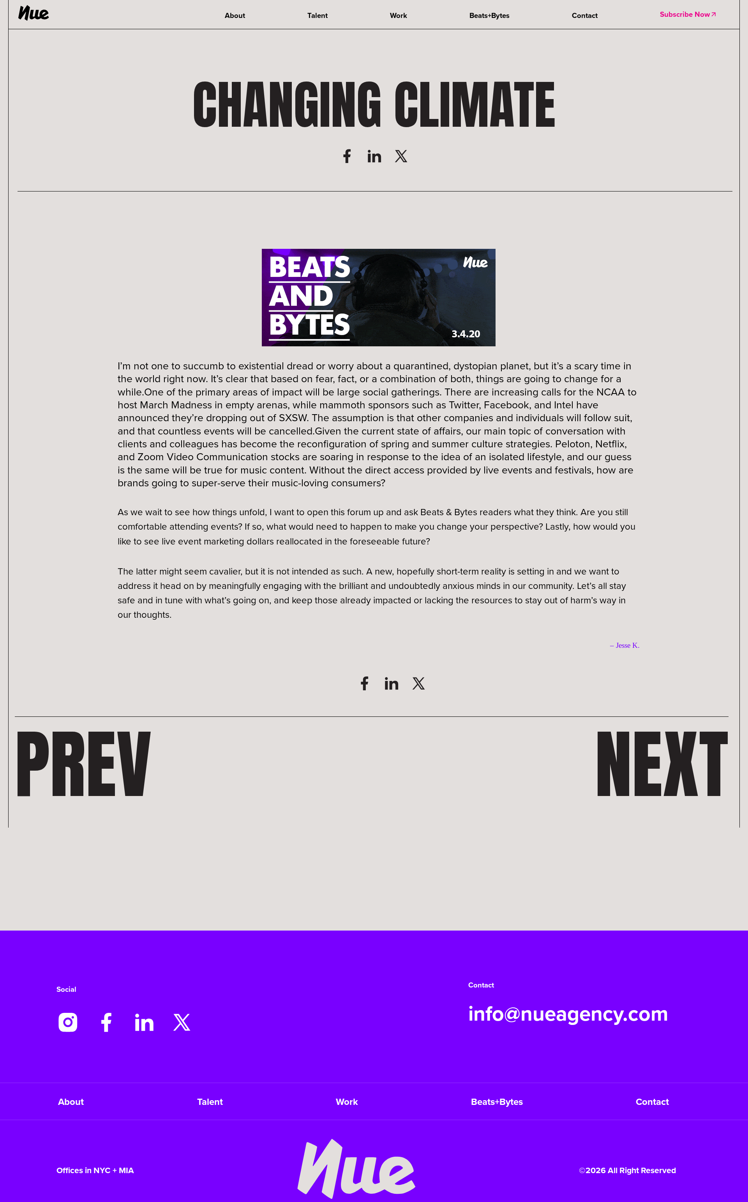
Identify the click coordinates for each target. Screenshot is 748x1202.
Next (662, 764)
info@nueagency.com (568, 1013)
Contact (585, 15)
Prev (83, 764)
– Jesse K (624, 645)
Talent (317, 15)
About (235, 15)
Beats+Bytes (489, 15)
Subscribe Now (685, 14)
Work (398, 15)
